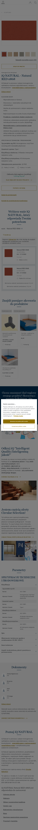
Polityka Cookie (18, 416)
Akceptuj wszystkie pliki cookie (19, 421)
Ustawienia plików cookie (19, 426)
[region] (19, 415)
